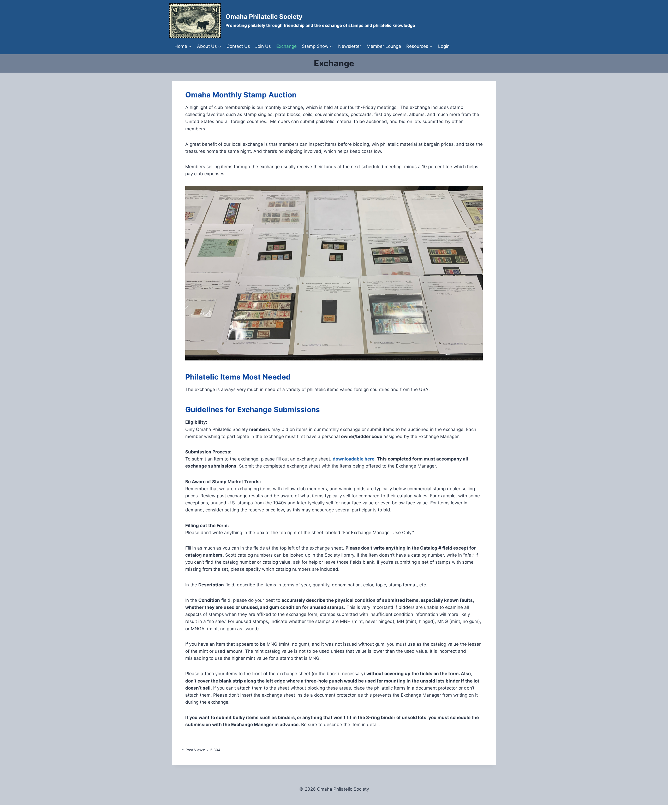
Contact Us (238, 46)
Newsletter (349, 46)
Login (444, 46)
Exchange (286, 46)
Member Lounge (384, 46)
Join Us (263, 46)
